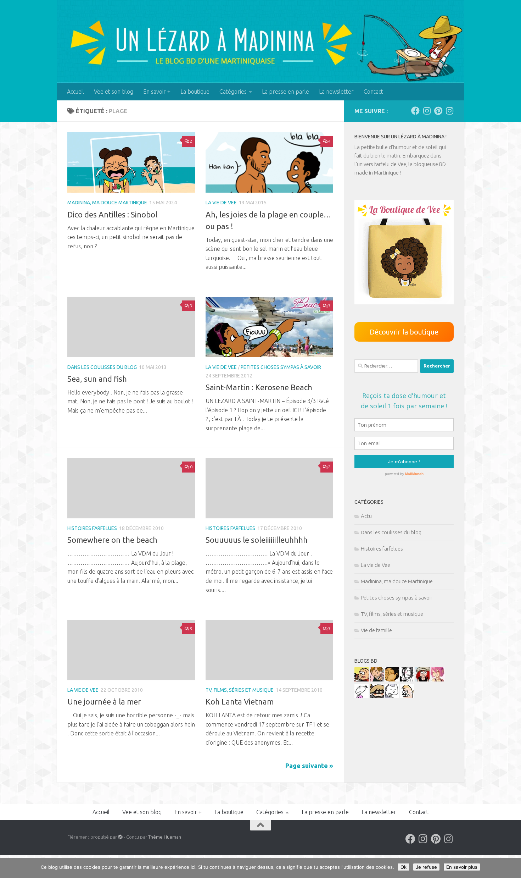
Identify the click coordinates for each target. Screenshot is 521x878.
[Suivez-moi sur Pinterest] (438, 110)
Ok (403, 867)
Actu (366, 516)
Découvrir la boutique (404, 332)
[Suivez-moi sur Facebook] (415, 110)
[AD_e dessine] (392, 680)
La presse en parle (285, 91)
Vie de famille (376, 630)
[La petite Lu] (361, 696)
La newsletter (336, 91)
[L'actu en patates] (361, 680)
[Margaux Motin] (407, 680)
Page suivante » (309, 765)
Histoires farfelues (92, 528)
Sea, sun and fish (97, 378)
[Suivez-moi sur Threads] (449, 110)
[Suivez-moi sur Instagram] (426, 110)
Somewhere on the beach (112, 539)
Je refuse (426, 867)
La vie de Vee (221, 202)
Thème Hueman (164, 836)
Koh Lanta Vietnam (240, 701)
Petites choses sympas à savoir (281, 367)
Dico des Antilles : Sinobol (112, 214)
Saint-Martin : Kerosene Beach (259, 387)
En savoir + (156, 91)
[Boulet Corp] (377, 680)
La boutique (194, 91)
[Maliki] (438, 680)
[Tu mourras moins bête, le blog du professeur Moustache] (407, 696)
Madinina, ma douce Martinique (107, 202)
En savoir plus (461, 867)
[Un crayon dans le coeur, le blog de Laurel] (422, 680)
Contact (373, 91)
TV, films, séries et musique (240, 690)
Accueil (75, 91)
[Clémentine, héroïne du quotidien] (377, 696)
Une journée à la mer (104, 701)
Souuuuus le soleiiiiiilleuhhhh (257, 539)
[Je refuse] (512, 868)
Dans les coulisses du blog (102, 367)
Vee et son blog (113, 91)
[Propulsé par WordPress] (120, 837)
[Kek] (392, 696)
